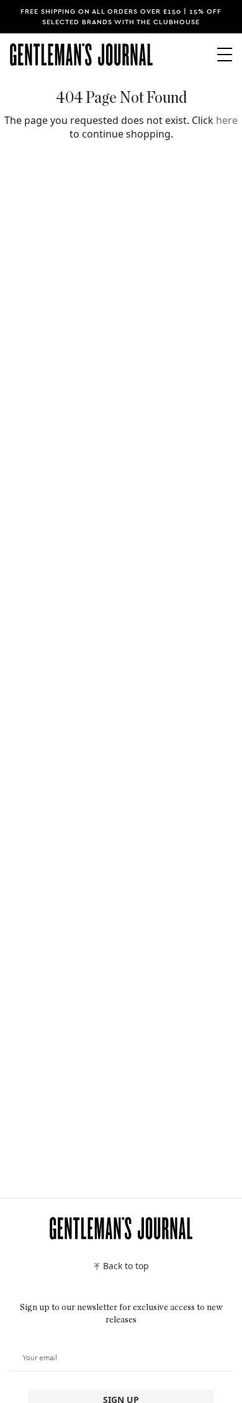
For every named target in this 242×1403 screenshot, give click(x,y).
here (227, 120)
